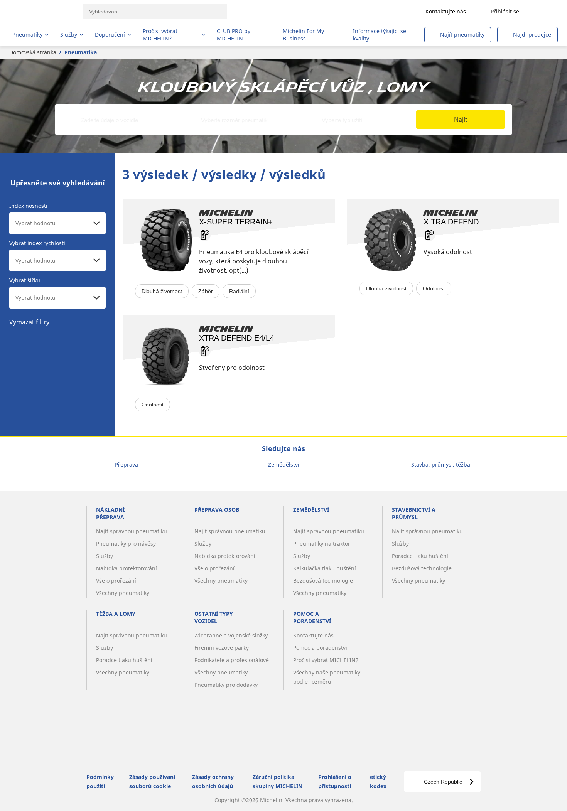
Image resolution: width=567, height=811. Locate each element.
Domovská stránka (32, 52)
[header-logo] (42, 11)
